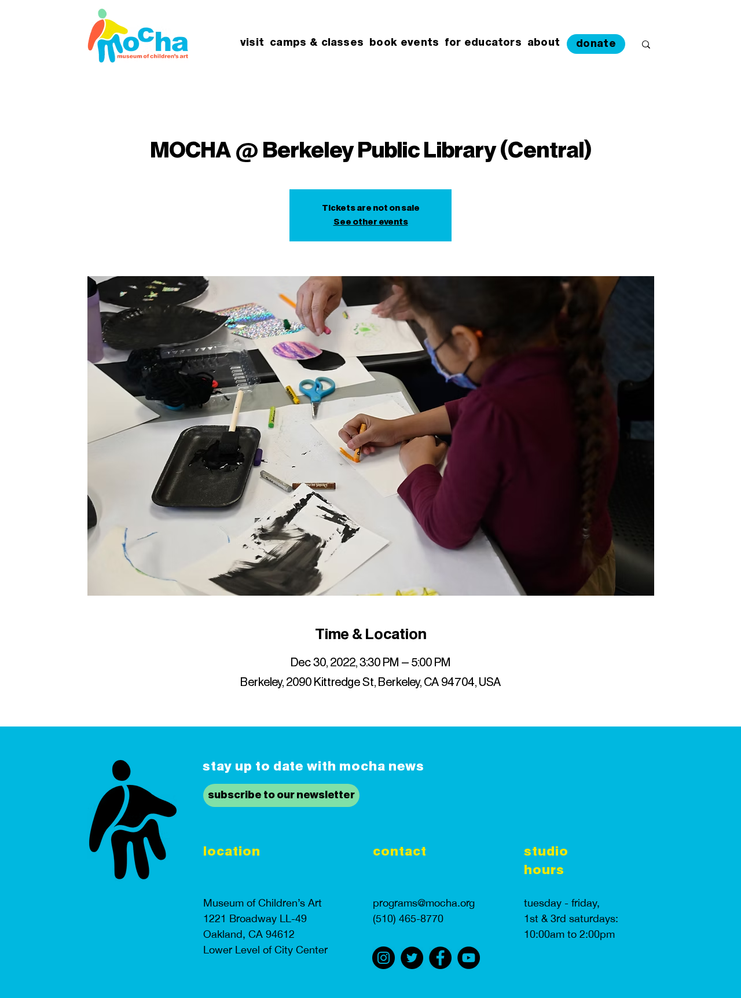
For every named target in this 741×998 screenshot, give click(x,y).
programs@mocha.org (424, 903)
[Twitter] (412, 957)
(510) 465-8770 (408, 918)
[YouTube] (468, 957)
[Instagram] (383, 957)
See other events (370, 222)
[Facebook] (440, 957)
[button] (252, 43)
